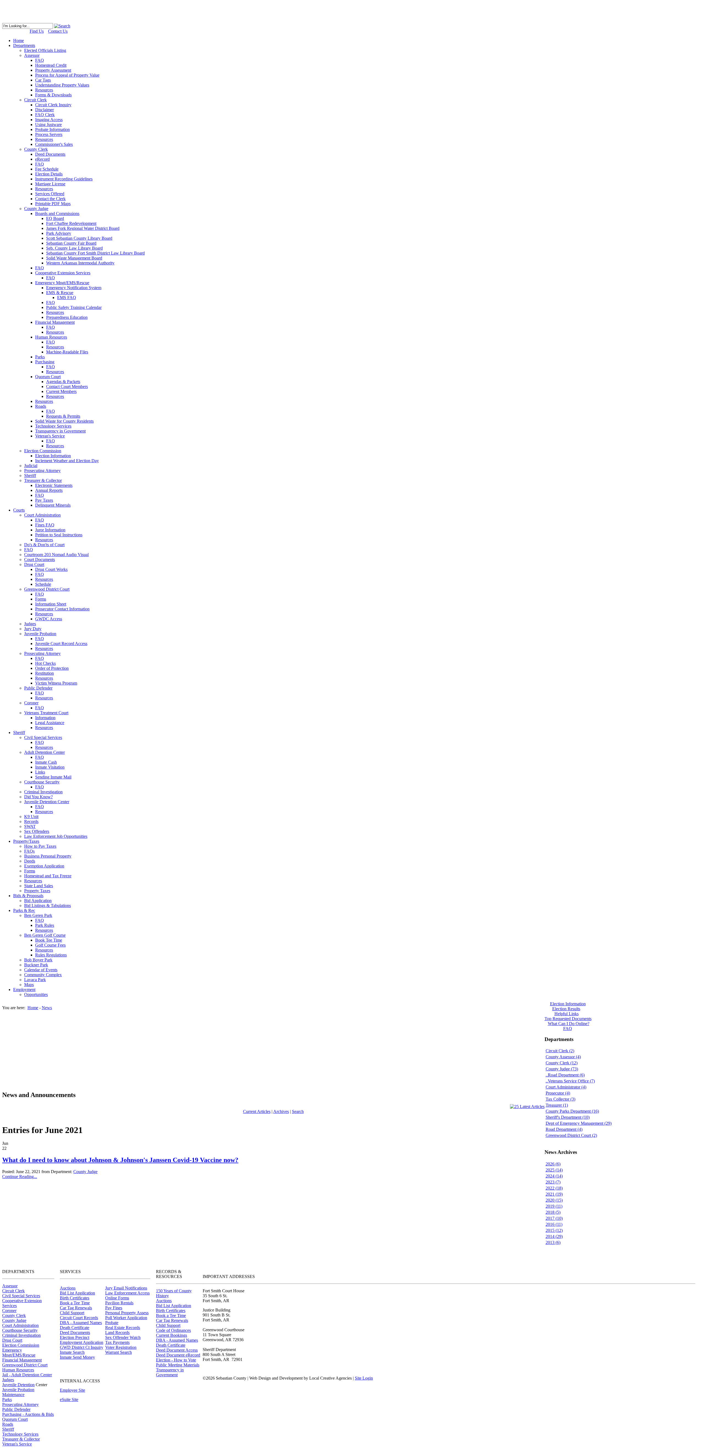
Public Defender (16, 1409)
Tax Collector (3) (560, 1099)
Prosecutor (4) (558, 1093)
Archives (281, 1111)
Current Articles (256, 1111)
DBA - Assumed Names (81, 1322)
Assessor (10, 1285)
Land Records (117, 1332)
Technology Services (20, 1434)
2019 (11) (554, 1206)
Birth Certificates (74, 1298)
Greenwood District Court (25, 1365)
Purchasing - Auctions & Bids (28, 1414)
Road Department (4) (564, 1129)
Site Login (364, 1378)
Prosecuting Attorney (20, 1404)
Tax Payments (117, 1342)
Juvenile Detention (18, 1384)
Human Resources (18, 1370)
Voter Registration (120, 1347)
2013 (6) (553, 1242)
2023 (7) (553, 1182)
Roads (7, 1424)
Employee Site (72, 1390)
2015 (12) (554, 1230)
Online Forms (117, 1298)
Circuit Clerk (13, 1290)
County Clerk (14, 1315)
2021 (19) (554, 1194)
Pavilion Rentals (119, 1303)
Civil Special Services (21, 1295)
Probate (111, 1322)
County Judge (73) (562, 1069)
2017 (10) (554, 1218)
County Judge (85, 1171)
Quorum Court (15, 1419)
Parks (7, 1399)
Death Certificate (74, 1327)
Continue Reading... (19, 1176)
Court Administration (20, 1325)
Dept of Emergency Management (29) (579, 1123)
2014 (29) (554, 1236)
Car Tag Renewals (76, 1307)
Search (298, 1111)
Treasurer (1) (557, 1105)
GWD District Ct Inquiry (81, 1347)
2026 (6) (553, 1164)
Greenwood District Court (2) (571, 1135)
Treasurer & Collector (21, 1439)
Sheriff (8, 1429)
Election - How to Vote (176, 1360)
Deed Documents (75, 1332)
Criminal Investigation (21, 1335)
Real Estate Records (122, 1327)
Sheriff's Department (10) (568, 1117)
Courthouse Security (20, 1330)
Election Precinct (74, 1337)
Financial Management (22, 1360)
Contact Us (58, 31)
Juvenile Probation (18, 1389)
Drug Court (12, 1340)
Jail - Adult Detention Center (27, 1374)
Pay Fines (113, 1307)
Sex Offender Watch (123, 1337)
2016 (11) (554, 1224)
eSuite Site (69, 1399)
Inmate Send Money (77, 1357)
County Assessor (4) (563, 1056)
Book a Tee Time (75, 1303)
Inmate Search (72, 1352)
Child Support (72, 1312)
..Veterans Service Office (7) (570, 1081)
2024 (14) (554, 1176)
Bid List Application (77, 1293)
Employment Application (81, 1342)
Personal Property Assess (127, 1312)
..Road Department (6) (565, 1075)
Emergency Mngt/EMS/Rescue (18, 1352)
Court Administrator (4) (566, 1087)
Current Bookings (171, 1335)
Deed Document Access (177, 1350)
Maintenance (13, 1394)
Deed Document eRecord (178, 1355)
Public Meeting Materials (177, 1365)
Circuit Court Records (79, 1317)
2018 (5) (553, 1212)
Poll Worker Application (126, 1317)
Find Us (37, 31)
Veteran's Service (17, 1444)
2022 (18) (554, 1188)
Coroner (9, 1310)
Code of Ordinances (173, 1330)
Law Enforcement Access (127, 1293)
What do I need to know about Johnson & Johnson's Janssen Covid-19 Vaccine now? (120, 1159)
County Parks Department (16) (572, 1111)
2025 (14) (554, 1170)
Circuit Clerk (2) (560, 1050)
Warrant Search (118, 1352)
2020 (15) (554, 1200)
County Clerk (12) (562, 1063)
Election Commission (20, 1345)
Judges (8, 1379)
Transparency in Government (170, 1372)
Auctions (68, 1288)
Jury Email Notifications (126, 1288)
